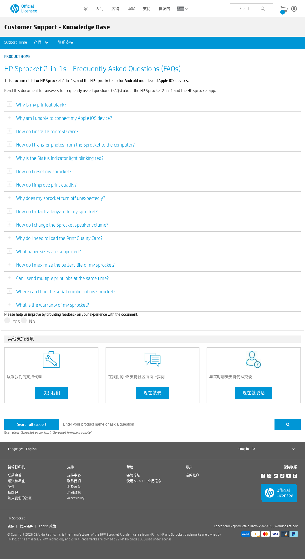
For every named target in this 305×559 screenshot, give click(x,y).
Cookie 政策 (47, 526)
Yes (16, 321)
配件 (11, 486)
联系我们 (51, 393)
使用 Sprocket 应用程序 (144, 481)
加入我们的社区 (20, 498)
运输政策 (74, 492)
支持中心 (74, 475)
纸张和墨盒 (16, 481)
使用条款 (26, 526)
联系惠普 (14, 475)
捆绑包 (13, 492)
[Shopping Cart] (284, 10)
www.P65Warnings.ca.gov (279, 526)
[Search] (287, 424)
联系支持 (65, 42)
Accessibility (76, 498)
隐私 (10, 526)
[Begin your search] (263, 9)
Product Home (17, 56)
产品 (38, 42)
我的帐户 (192, 475)
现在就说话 (254, 393)
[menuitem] (15, 42)
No (32, 321)
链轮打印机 (16, 467)
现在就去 (152, 393)
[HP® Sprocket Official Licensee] (24, 8)
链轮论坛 (133, 475)
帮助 (130, 467)
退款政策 (74, 486)
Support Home (15, 42)
